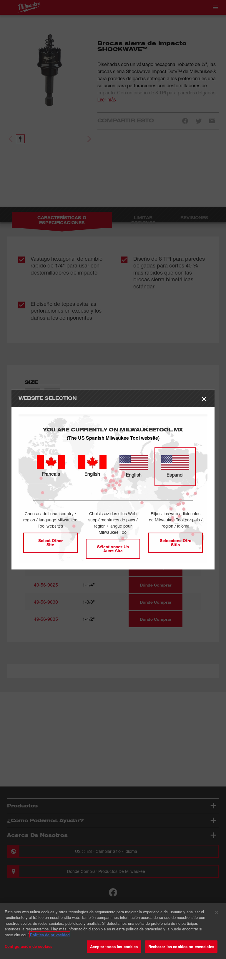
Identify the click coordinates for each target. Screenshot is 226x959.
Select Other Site (50, 542)
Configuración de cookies (28, 946)
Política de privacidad (50, 934)
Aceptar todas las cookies (114, 946)
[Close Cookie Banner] (216, 912)
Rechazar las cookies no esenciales (181, 946)
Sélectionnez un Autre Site (113, 548)
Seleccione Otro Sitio (176, 542)
